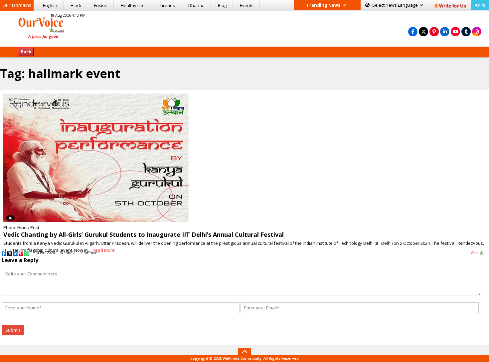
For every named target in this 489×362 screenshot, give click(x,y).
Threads (166, 5)
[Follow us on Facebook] (412, 31)
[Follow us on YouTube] (455, 31)
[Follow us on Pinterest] (434, 31)
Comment (90, 252)
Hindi (76, 5)
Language (395, 5)
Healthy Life (133, 5)
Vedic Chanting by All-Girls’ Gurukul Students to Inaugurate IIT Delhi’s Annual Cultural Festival (143, 234)
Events (246, 5)
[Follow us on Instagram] (476, 31)
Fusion (100, 5)
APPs (480, 5)
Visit (475, 252)
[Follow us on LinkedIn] (444, 31)
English (50, 5)
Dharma (196, 5)
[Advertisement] (244, 28)
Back (26, 52)
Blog (222, 5)
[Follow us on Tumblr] (466, 31)
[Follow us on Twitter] (423, 31)
